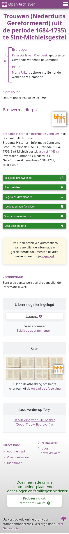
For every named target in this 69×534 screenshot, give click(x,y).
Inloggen (32, 316)
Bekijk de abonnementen (34, 331)
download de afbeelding (44, 388)
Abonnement (16, 451)
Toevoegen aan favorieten (20, 206)
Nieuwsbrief (50, 443)
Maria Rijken (20, 72)
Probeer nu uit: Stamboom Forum (32, 500)
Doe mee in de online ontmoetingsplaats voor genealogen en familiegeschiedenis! (37, 487)
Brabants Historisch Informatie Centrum (31, 134)
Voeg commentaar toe (17, 216)
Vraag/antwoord (18, 457)
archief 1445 (47, 151)
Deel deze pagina (15, 225)
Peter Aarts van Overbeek (30, 55)
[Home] (63, 518)
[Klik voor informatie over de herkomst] (36, 109)
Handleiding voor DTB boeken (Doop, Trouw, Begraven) (34, 422)
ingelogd (48, 256)
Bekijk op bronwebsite (18, 177)
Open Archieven (22, 4)
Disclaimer (14, 463)
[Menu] (65, 4)
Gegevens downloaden (18, 197)
